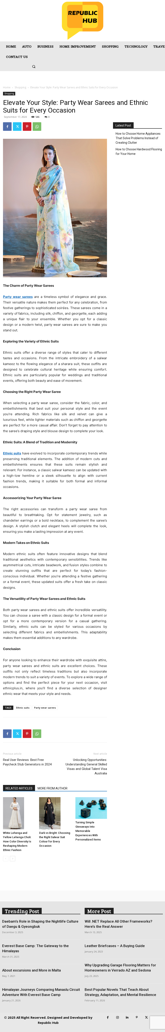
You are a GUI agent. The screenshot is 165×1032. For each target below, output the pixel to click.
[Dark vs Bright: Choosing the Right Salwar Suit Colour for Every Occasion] (55, 813)
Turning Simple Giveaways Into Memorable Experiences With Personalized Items (88, 831)
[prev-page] (5, 858)
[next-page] (12, 858)
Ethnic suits (22, 707)
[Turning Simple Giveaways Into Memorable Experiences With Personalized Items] (91, 808)
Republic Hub (48, 1022)
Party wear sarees (45, 707)
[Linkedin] (127, 1017)
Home (7, 87)
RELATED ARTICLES (19, 788)
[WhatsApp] (37, 126)
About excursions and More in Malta (31, 970)
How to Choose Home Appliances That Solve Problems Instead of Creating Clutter (138, 138)
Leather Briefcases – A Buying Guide (115, 946)
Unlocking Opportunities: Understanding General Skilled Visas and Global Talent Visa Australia (86, 766)
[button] (33, 66)
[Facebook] (7, 126)
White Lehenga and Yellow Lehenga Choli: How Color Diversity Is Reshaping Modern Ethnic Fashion (17, 841)
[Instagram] (117, 1017)
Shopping (20, 87)
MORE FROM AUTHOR (52, 788)
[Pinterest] (27, 126)
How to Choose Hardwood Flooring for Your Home (139, 151)
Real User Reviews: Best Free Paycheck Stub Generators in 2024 (27, 762)
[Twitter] (17, 126)
